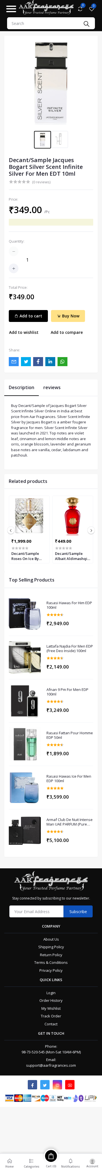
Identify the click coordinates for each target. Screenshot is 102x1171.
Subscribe (78, 911)
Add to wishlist (24, 332)
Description (21, 387)
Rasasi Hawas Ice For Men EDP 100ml (68, 778)
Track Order (51, 1016)
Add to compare (67, 332)
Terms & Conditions (51, 962)
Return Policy (51, 954)
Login (51, 992)
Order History (51, 1000)
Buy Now (70, 316)
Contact (51, 1023)
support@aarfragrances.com (51, 1065)
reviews (52, 387)
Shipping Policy (51, 946)
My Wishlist (51, 1008)
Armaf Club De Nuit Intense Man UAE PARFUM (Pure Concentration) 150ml (69, 822)
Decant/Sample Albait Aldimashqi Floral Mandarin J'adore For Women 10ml (72, 556)
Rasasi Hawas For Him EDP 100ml (69, 605)
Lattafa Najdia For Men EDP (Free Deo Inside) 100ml (69, 648)
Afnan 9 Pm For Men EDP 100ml (67, 692)
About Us (51, 939)
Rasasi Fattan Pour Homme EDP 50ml (69, 735)
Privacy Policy (51, 970)
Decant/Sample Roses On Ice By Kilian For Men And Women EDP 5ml (28, 556)
